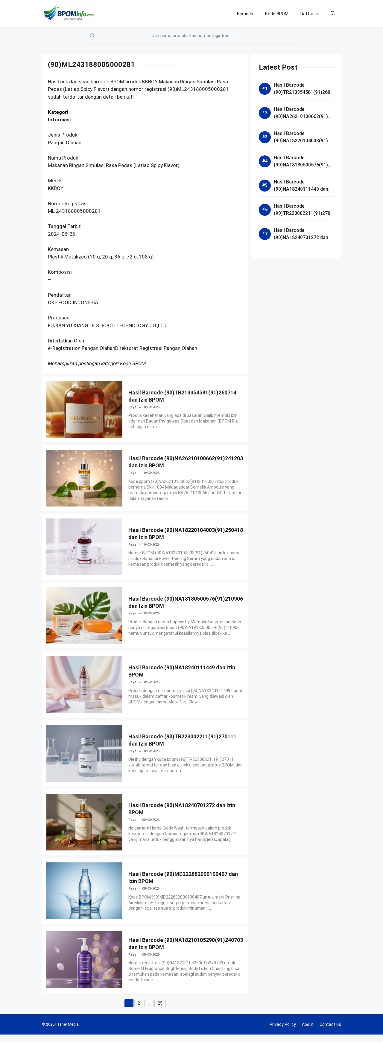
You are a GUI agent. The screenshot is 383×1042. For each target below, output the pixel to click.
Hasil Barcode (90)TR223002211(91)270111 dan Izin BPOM (303, 213)
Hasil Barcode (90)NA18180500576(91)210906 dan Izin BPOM (303, 165)
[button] (333, 14)
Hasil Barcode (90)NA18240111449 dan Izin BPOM (301, 189)
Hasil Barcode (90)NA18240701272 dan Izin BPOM (301, 237)
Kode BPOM (276, 13)
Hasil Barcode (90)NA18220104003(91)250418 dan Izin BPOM (303, 141)
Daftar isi (309, 13)
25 (162, 1004)
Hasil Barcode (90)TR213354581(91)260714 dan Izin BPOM (303, 92)
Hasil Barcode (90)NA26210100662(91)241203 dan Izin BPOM (303, 116)
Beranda (245, 13)
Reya (132, 407)
